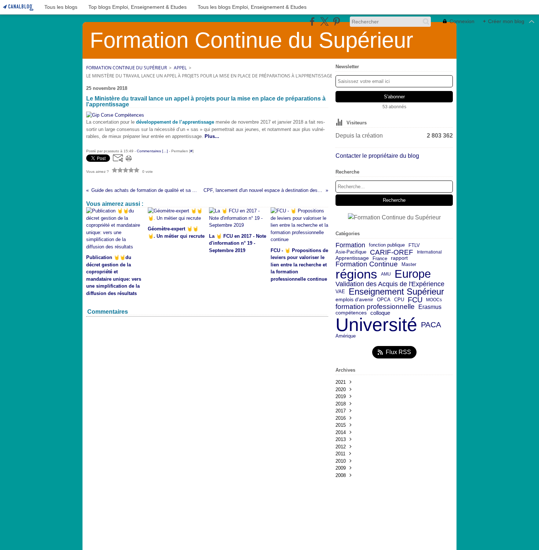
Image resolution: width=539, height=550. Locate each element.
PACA (431, 325)
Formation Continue (367, 264)
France (380, 258)
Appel (180, 68)
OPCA (383, 300)
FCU (415, 299)
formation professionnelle (375, 306)
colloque (380, 313)
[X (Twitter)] (324, 21)
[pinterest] (336, 21)
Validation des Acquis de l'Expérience (390, 284)
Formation (350, 245)
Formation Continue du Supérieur (126, 68)
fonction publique (387, 245)
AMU (386, 274)
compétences (351, 313)
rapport (399, 258)
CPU (399, 300)
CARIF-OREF (391, 252)
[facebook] (312, 21)
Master (409, 264)
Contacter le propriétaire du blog (377, 156)
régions (356, 274)
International (429, 252)
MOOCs (434, 300)
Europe (413, 274)
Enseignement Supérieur (396, 291)
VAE (340, 291)
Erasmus (429, 307)
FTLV (414, 245)
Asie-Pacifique (351, 252)
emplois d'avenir (354, 299)
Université (376, 325)
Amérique (346, 336)
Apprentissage (352, 258)
